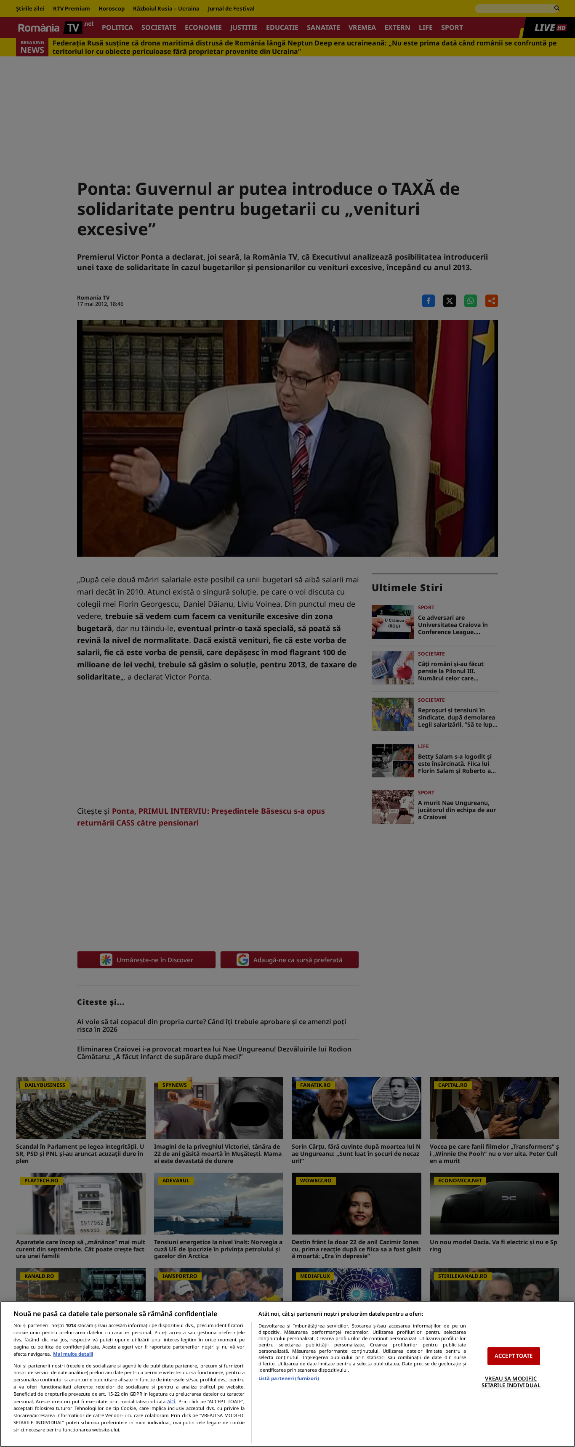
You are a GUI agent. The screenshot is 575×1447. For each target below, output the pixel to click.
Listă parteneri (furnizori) (288, 1378)
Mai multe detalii (73, 1354)
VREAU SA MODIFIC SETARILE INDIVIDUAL (511, 1382)
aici (171, 1401)
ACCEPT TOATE (514, 1355)
